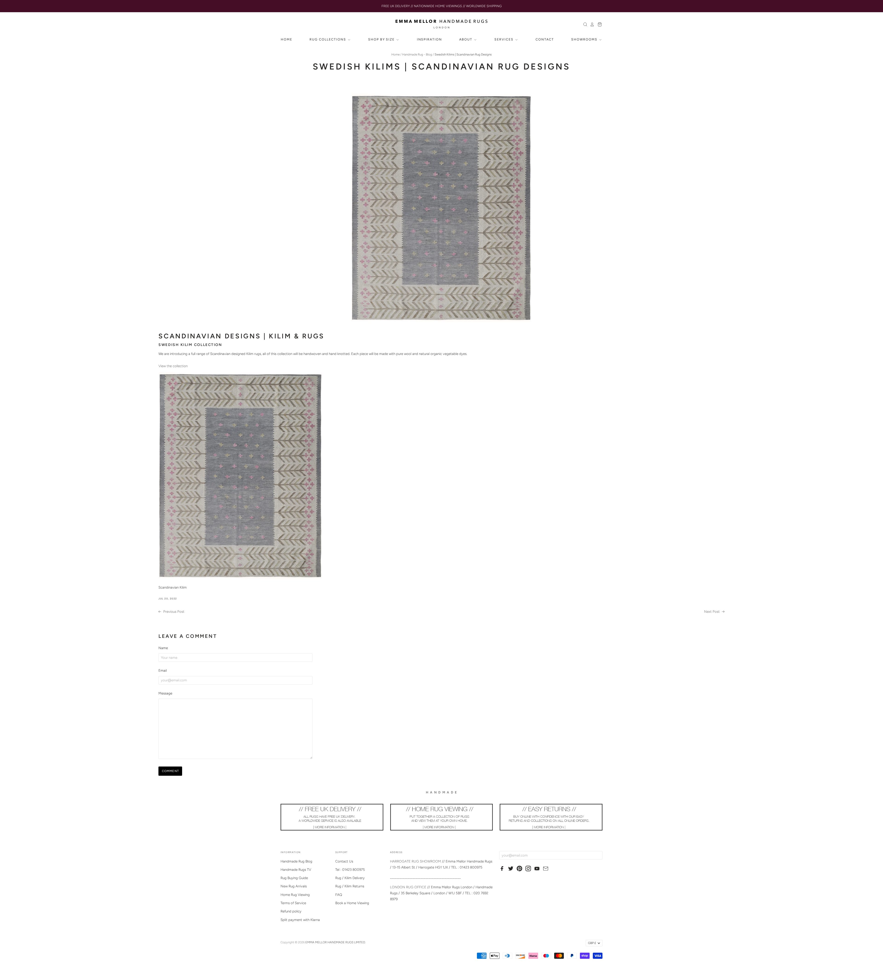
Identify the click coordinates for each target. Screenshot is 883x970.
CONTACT (545, 39)
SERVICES (504, 39)
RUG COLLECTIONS (328, 39)
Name (163, 648)
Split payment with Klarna (300, 920)
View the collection (173, 366)
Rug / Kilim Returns (349, 886)
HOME (286, 39)
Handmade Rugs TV (296, 870)
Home (395, 54)
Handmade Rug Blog (296, 861)
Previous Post (173, 612)
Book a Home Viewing (352, 903)
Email (162, 670)
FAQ (338, 895)
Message (165, 693)
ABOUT (466, 39)
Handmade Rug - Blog (417, 54)
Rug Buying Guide (294, 878)
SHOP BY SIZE (382, 39)
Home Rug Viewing (295, 895)
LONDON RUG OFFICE (408, 887)
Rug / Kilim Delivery (350, 878)
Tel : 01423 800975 (350, 870)
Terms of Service (293, 903)
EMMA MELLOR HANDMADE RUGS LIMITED (335, 942)
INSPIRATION (429, 39)
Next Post (712, 612)
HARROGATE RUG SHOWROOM (415, 861)
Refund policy (291, 911)
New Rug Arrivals (294, 886)
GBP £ (592, 943)
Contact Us (344, 861)
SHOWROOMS (585, 39)
